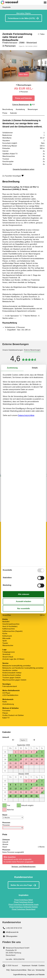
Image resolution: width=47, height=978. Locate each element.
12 (10, 788)
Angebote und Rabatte (36, 974)
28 (21, 796)
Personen (6, 825)
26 (10, 796)
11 (31, 756)
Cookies (41, 965)
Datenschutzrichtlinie (19, 970)
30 (31, 796)
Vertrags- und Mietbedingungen (23, 866)
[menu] (45, 2)
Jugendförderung (19, 974)
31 (37, 796)
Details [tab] (35, 368)
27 (16, 796)
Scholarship (40, 970)
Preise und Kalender (23, 98)
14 (21, 788)
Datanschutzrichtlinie (26, 415)
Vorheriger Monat (13, 740)
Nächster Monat (34, 740)
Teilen (42, 34)
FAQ (8, 970)
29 (26, 796)
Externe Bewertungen (20, 104)
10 (26, 756)
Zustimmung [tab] (12, 368)
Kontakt (34, 965)
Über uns (31, 970)
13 (16, 788)
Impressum (26, 965)
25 (42, 792)
